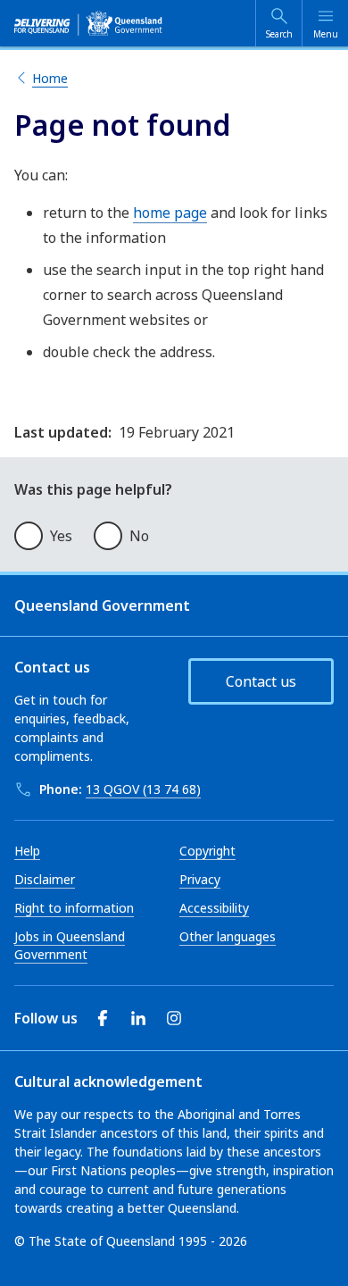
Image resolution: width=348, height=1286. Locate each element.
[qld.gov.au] (88, 23)
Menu (325, 34)
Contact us (261, 681)
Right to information (74, 907)
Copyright (207, 850)
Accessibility (214, 907)
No (139, 536)
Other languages (227, 936)
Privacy (199, 879)
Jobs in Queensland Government (69, 945)
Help (27, 850)
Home (50, 78)
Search (279, 34)
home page (170, 212)
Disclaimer (44, 879)
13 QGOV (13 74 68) (143, 789)
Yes (61, 536)
